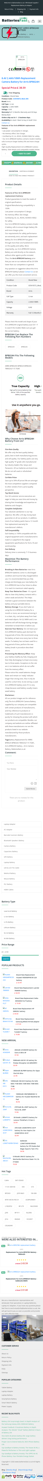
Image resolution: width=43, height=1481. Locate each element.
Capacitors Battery (11, 851)
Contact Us (29, 272)
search (6, 959)
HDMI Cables (8, 890)
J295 (6, 1213)
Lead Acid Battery (10, 911)
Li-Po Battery (8, 922)
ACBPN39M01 (31, 1200)
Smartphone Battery (9, 1399)
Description (13, 171)
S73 (32, 1187)
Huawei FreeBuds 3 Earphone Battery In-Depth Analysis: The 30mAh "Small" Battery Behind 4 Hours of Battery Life (21, 1430)
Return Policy (9, 9)
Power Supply (7, 1406)
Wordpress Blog (9, 1472)
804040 (17, 1219)
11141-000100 (10, 1187)
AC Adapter (8, 830)
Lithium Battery (9, 927)
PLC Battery (8, 884)
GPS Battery (8, 857)
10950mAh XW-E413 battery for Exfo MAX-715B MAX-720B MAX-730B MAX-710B (25, 1083)
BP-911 (17, 1213)
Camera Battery (20, 34)
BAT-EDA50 (19, 1180)
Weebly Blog (11, 1470)
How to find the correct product (21, 176)
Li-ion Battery (9, 917)
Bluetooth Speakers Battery (14, 840)
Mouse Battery (9, 879)
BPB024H (11, 347)
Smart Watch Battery (9, 1403)
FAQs (3, 1369)
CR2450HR (9, 1225)
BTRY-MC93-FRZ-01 (12, 1200)
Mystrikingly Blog (25, 1470)
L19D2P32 (8, 1206)
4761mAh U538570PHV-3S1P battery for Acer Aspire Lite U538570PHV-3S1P (25, 1130)
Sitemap (5, 1373)
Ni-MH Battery (9, 938)
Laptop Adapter (9, 824)
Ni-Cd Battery (9, 933)
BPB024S (24, 347)
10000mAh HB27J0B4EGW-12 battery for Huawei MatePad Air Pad (28, 1096)
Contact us (5, 123)
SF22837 (30, 1219)
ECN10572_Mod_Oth (20, 99)
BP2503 (7, 1193)
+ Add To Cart (24, 153)
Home (9, 34)
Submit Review (30, 789)
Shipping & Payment (27, 171)
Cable (7, 1180)
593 (23, 1187)
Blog (21, 12)
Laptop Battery (9, 862)
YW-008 (33, 1193)
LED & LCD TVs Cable (11, 868)
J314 (6, 1219)
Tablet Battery (7, 1387)
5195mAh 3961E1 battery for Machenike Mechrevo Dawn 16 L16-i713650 (26, 1159)
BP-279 (21, 1206)
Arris (31, 34)
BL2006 (29, 1213)
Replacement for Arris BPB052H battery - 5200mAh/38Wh (21, 1280)
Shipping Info (7, 1361)
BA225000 (34, 1206)
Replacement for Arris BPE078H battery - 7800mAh (21, 1253)
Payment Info (34, 9)
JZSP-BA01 (20, 1193)
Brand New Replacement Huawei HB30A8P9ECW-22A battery (26, 977)
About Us (5, 1354)
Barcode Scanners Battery (13, 835)
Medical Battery (10, 873)
